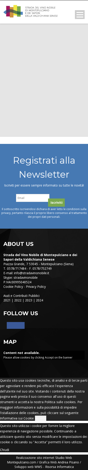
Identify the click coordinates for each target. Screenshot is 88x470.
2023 (28, 300)
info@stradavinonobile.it (31, 273)
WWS (38, 467)
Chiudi (4, 450)
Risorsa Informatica (59, 467)
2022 (17, 300)
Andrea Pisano (68, 462)
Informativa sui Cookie (17, 418)
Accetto (40, 418)
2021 (7, 300)
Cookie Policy (13, 286)
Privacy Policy (36, 286)
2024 (39, 300)
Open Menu (80, 14)
